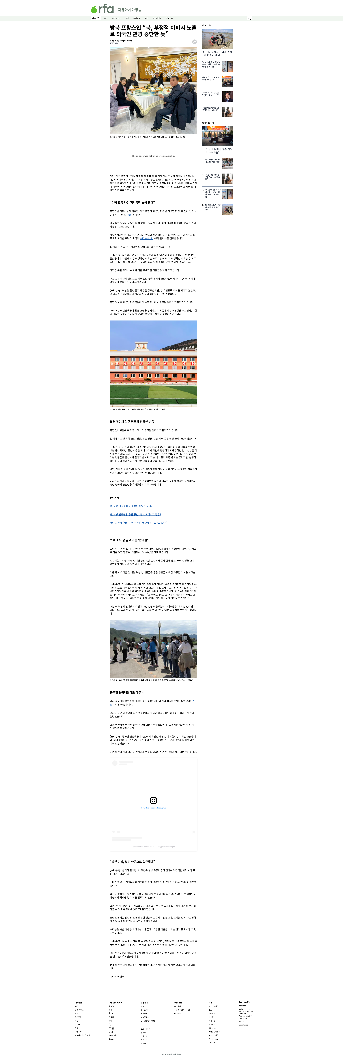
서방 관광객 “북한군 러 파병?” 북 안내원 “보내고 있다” (138, 522)
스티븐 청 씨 (146, 238)
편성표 (143, 1006)
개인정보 (212, 1017)
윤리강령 (212, 1013)
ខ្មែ (110, 1024)
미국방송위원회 (214, 1031)
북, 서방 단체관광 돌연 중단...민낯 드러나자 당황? (135, 514)
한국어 (111, 1017)
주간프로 (136, 18)
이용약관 (212, 1020)
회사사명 (212, 1024)
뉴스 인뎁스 (116, 18)
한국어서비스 (213, 1006)
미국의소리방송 (214, 1035)
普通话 (111, 1006)
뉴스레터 (177, 1006)
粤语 (110, 1010)
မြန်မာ (111, 1013)
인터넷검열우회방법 (148, 1020)
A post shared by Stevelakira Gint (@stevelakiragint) (153, 847)
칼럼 (127, 18)
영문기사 (169, 18)
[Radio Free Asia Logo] (116, 8)
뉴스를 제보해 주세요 (182, 1010)
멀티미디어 (157, 18)
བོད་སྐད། (111, 1028)
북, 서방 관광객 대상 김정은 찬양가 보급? (131, 506)
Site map (212, 1028)
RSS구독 (177, 1013)
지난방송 (144, 1013)
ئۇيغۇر (111, 1031)
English (112, 1039)
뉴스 (105, 18)
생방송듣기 (145, 1010)
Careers (212, 1042)
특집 (146, 18)
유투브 (143, 1032)
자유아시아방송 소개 (82, 1035)
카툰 (76, 1028)
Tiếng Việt (113, 1035)
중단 (130, 214)
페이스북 (144, 1040)
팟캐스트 (144, 1036)
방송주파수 (145, 1017)
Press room (213, 1039)
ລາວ (110, 1020)
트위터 (143, 1043)
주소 (210, 1010)
